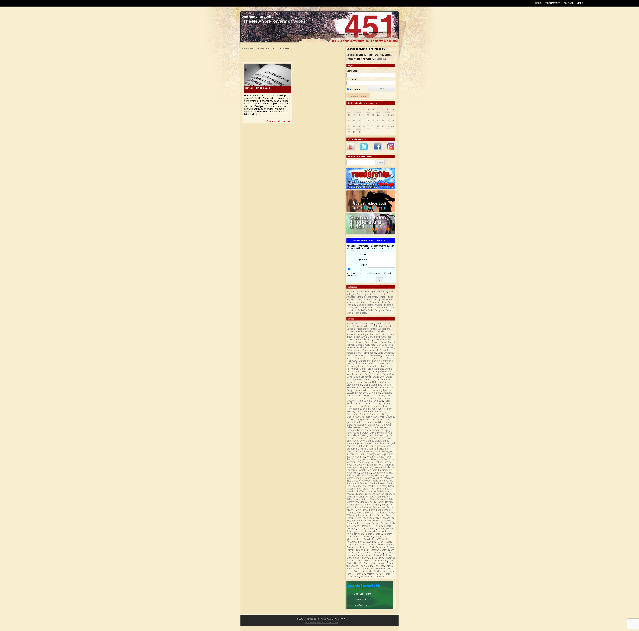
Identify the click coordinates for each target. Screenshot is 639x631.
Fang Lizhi (377, 400)
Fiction (382, 296)
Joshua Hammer (383, 462)
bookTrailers (360, 605)
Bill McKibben (353, 350)
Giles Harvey (384, 422)
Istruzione (355, 299)
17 (378, 114)
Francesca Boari (361, 406)
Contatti (569, 2)
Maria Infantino (380, 480)
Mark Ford (361, 485)
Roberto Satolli (362, 539)
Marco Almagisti (355, 477)
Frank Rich (361, 411)
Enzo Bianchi (362, 398)
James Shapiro (365, 443)
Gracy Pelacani (373, 430)
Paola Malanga (363, 507)
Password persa (358, 95)
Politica (381, 307)
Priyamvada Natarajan (358, 523)
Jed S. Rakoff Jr (360, 446)
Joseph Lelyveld (365, 462)
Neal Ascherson (371, 504)
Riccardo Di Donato (371, 525)
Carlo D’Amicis (385, 352)
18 (383, 114)
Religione (380, 310)
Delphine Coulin (380, 382)
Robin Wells (378, 539)
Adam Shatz (367, 323)
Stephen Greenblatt (372, 552)
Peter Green (361, 517)
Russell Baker (384, 541)
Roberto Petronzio (363, 536)
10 (392, 109)
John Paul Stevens (362, 451)
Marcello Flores (365, 475)
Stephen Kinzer (364, 555)
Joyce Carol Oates (356, 464)
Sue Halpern (361, 557)
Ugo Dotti (379, 565)
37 (378, 126)
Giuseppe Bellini (354, 430)
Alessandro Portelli (367, 328)
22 (354, 120)
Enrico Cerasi (377, 395)
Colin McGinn (382, 366)
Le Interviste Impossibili (375, 299)
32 (354, 126)
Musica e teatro (364, 304)
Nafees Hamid (384, 501)
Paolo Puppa (376, 509)
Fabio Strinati (364, 400)
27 (378, 120)
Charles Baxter (373, 355)
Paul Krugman (382, 512)
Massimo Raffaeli (355, 491)
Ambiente (382, 291)
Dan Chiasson (361, 371)
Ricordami (355, 89)
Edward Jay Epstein (381, 390)
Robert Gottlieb (386, 528)
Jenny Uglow (375, 446)
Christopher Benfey (369, 360)
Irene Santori (359, 440)
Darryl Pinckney (372, 374)
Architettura (376, 294)
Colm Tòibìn (366, 368)
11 (349, 114)
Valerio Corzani (361, 568)
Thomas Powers (363, 560)
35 (368, 126)
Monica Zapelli (367, 501)
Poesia (372, 307)
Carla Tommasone (366, 352)
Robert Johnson (354, 531)
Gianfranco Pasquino (365, 422)
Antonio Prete (379, 342)
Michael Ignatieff (385, 493)
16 (373, 114)
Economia (371, 296)
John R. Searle (380, 451)
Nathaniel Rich (354, 504)
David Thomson (365, 379)
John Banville (376, 448)
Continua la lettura (276, 121)
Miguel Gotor (360, 499)
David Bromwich (363, 376)
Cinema (361, 296)
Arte (386, 294)
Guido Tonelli (377, 432)
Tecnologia (360, 312)
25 (368, 120)
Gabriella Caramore (370, 414)
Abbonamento (552, 2)
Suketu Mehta (377, 557)
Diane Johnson (354, 384)
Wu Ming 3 (366, 576)
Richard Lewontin (367, 528)
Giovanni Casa (360, 427)
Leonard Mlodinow (384, 467)
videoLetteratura (362, 593)
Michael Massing (355, 496)
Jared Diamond (382, 443)
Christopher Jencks (365, 363)
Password (351, 79)
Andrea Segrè (361, 334)
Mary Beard (388, 485)
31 (349, 126)
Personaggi (361, 307)
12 (354, 114)
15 (368, 114)
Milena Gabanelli (377, 499)
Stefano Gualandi (380, 549)
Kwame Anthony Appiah (359, 467)
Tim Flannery (380, 560)
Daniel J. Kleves (379, 371)
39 (387, 126)
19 (387, 114)
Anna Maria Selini (370, 336)
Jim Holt (363, 448)
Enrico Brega (362, 395)
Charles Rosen (362, 358)
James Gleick (374, 440)
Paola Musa (379, 507)
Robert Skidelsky (373, 533)
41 (349, 131)
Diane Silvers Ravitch (375, 384)
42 (354, 131)
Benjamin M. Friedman (382, 347)
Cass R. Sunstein (355, 355)
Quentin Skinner (380, 523)
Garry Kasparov (363, 416)
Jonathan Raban (368, 459)
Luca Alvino (379, 472)
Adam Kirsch (353, 323)
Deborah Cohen (362, 382)
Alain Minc (381, 323)
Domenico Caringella (372, 387)
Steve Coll (379, 555)
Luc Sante (366, 472)
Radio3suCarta (365, 310)
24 (363, 120)
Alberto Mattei (372, 326)
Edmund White (361, 390)
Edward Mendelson (356, 392)
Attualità (350, 296)
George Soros (363, 419)
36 (373, 126)
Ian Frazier (356, 438)
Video (580, 2)
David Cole (379, 376)
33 (358, 126)
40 (392, 126)
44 (363, 131)
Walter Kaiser (381, 571)
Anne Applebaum (363, 339)
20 (392, 114)
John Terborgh (367, 454)
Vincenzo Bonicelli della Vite (368, 570)
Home (538, 2)
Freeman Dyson (376, 411)
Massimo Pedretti (380, 488)
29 (387, 120)
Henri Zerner (375, 435)
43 (358, 131)
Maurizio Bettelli (375, 491)
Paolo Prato (361, 509)
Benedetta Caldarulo (357, 347)
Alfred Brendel (363, 331)
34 (363, 126)
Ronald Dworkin (366, 541)
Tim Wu (358, 563)
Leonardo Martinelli (377, 470)
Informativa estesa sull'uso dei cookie (321, 622)
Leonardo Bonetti (356, 470)
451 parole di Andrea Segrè (361, 291)
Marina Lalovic (378, 483)
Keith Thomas (386, 464)
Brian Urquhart (370, 350)
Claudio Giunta (366, 366)
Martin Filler (374, 485)
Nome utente (353, 70)
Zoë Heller (379, 576)
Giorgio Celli (374, 424)
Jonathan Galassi (376, 456)
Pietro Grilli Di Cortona (380, 520)
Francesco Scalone (356, 408)
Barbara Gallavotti (365, 344)
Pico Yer (373, 517)
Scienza (390, 310)
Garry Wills (378, 416)
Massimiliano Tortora (358, 488)
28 (383, 120)
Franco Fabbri (375, 408)
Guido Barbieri (360, 432)
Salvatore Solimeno (356, 544)
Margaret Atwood (361, 480)
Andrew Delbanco (379, 334)
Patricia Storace (364, 512)
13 (358, 114)
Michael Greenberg (365, 493)
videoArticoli (360, 599)
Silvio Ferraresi (377, 547)
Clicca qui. (381, 58)
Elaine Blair (374, 392)
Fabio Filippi (376, 398)
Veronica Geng (378, 568)
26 (373, 120)
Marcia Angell (382, 475)
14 (363, 114)
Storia (349, 312)
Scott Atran (362, 547)
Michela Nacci (373, 496)
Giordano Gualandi (356, 424)
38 (383, 126)
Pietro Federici (359, 520)
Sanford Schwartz (378, 544)
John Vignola (383, 454)
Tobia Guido (365, 565)
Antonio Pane (363, 342)
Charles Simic (378, 358)
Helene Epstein (359, 435)
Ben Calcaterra (385, 344)
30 (392, 120)
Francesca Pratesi (381, 406)
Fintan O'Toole (372, 403)
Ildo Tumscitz (370, 438)
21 (349, 120)
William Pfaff (373, 573)
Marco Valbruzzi (373, 477)
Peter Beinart (377, 515)
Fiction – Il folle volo (257, 87)
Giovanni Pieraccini (380, 427)
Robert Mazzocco (374, 531)
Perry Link (363, 515)
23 (358, 120)
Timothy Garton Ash (374, 563)
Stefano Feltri (362, 549)
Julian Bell (372, 464)
